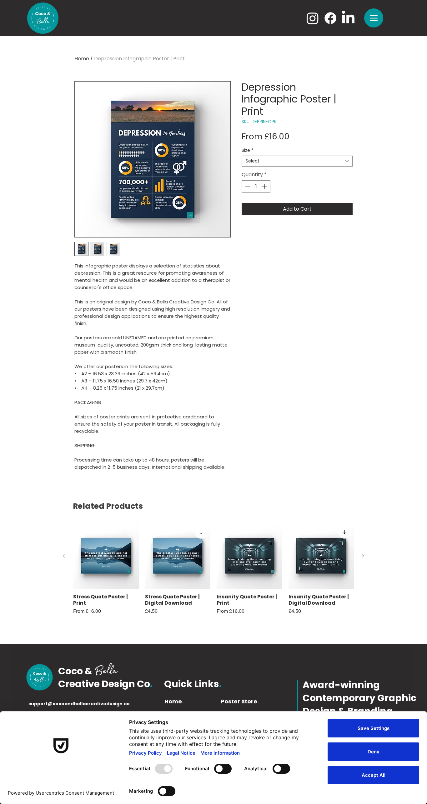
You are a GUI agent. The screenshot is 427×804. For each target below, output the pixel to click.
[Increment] (265, 186)
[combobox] (297, 161)
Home (81, 58)
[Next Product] (363, 555)
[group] (213, 575)
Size (248, 150)
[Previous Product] (64, 555)
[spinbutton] (256, 186)
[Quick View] (106, 556)
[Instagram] (312, 18)
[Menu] (373, 17)
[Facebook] (330, 18)
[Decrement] (247, 186)
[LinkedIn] (348, 18)
